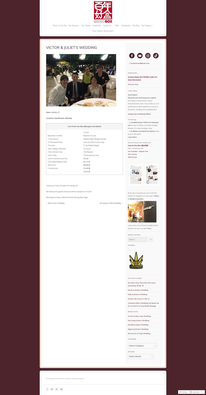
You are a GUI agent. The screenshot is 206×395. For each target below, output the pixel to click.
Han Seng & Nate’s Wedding (138, 320)
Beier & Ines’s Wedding (56, 203)
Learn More (132, 137)
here (149, 228)
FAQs (117, 25)
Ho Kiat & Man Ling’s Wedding (139, 316)
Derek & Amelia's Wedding (138, 290)
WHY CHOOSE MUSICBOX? (103, 30)
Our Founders (146, 25)
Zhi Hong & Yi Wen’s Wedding (110, 203)
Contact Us (107, 25)
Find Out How (133, 84)
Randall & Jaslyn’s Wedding (138, 325)
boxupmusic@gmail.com (140, 63)
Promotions (97, 25)
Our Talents (86, 25)
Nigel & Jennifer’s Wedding (138, 329)
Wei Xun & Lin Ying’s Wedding (139, 333)
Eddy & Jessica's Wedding (137, 294)
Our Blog (136, 25)
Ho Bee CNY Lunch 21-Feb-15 (139, 299)
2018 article (132, 157)
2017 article (132, 154)
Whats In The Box (60, 25)
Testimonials (126, 25)
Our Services (73, 25)
